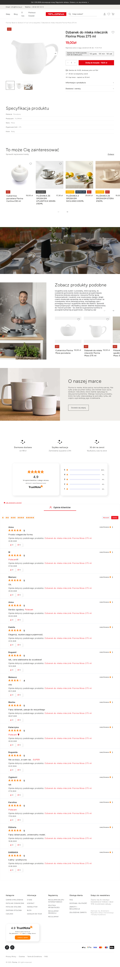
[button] (4, 502)
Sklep (8, 14)
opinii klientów (36, 480)
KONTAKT (30, 903)
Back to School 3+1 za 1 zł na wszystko (26, 23)
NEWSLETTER (32, 907)
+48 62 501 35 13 (37, 7)
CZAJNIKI (9, 914)
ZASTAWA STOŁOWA (14, 910)
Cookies (22, 956)
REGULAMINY (53, 917)
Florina (8, 23)
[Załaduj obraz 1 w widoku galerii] (10, 85)
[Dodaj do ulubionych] (113, 32)
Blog (16, 14)
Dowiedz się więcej (78, 408)
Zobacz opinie (22, 937)
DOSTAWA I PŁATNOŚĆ (78, 903)
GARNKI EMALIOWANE (14, 900)
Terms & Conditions (34, 956)
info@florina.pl (16, 7)
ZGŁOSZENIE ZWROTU (78, 912)
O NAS (29, 900)
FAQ (71, 900)
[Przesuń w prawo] (55, 53)
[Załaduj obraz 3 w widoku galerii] (28, 85)
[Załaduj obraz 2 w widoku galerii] (19, 85)
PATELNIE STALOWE (13, 907)
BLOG (29, 910)
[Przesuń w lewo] (60, 212)
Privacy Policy (11, 956)
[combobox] (83, 14)
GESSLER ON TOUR (34, 914)
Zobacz (111, 154)
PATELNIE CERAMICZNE (15, 903)
